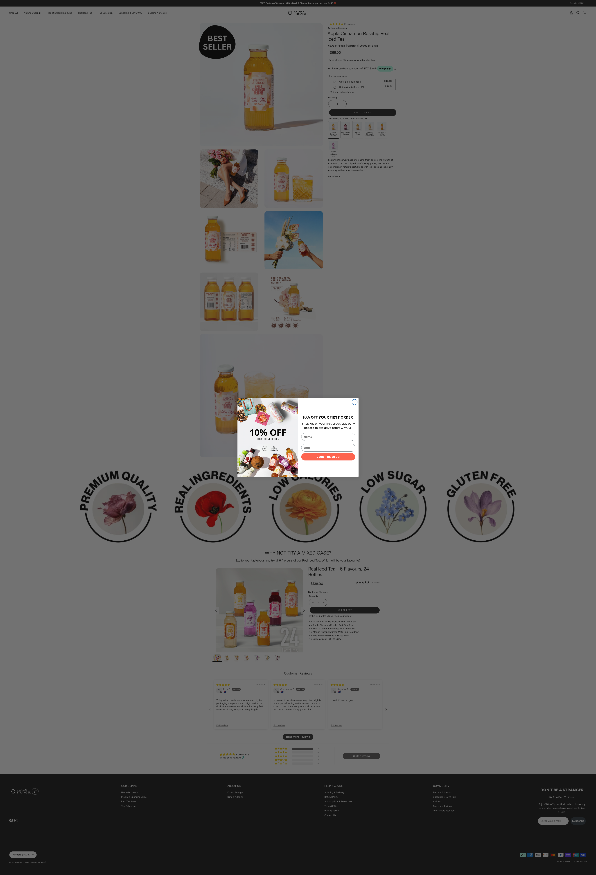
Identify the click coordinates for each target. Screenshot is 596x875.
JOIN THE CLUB (328, 457)
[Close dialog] (354, 402)
